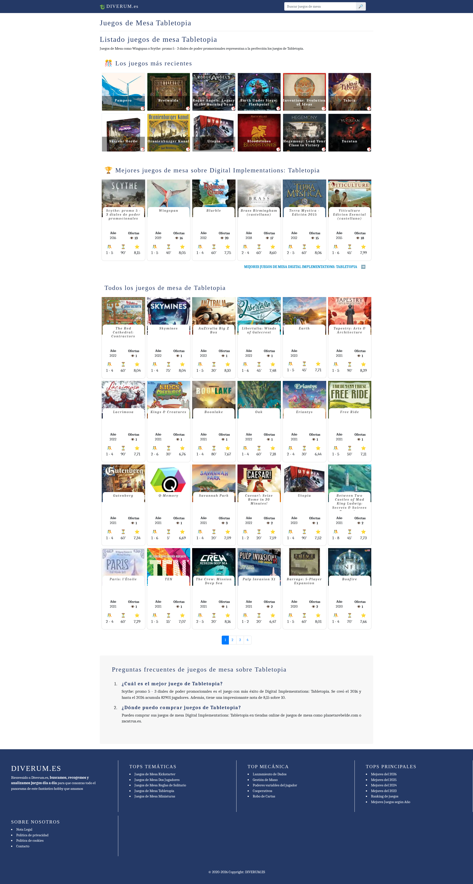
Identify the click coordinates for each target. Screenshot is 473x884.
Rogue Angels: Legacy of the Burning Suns (214, 102)
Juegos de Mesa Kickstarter (155, 774)
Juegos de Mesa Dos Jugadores (157, 780)
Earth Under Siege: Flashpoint (259, 102)
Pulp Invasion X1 (259, 579)
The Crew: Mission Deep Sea (214, 581)
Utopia (213, 141)
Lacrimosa (123, 412)
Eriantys (304, 412)
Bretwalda (168, 100)
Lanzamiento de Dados (270, 774)
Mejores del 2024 (384, 785)
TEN (168, 579)
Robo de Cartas (264, 796)
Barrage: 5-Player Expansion (304, 581)
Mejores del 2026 (384, 774)
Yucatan (349, 141)
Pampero (123, 100)
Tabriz (349, 100)
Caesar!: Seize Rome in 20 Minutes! (259, 499)
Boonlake (213, 412)
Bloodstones (259, 141)
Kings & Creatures (168, 412)
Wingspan (168, 210)
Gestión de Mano (265, 780)
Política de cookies (30, 840)
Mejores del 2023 (384, 791)
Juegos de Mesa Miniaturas (155, 796)
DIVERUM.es (121, 6)
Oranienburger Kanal (168, 141)
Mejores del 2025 (384, 780)
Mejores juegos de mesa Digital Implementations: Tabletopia (300, 267)
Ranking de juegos (384, 796)
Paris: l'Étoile (123, 579)
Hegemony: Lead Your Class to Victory (304, 143)
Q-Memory (169, 495)
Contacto (22, 846)
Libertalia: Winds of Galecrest (259, 330)
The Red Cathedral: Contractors (123, 332)
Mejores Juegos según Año (390, 802)
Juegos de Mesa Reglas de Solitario (160, 785)
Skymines (168, 328)
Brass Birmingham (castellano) (259, 212)
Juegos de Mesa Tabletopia (154, 791)
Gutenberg (123, 495)
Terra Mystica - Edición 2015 (304, 212)
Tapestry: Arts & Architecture (350, 330)
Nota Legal (24, 829)
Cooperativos (262, 791)
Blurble (213, 210)
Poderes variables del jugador (275, 785)
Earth (304, 328)
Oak (259, 412)
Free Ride (349, 412)
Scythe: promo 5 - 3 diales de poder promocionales (123, 214)
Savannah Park (214, 495)
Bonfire (349, 579)
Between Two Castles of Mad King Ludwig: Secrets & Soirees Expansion (349, 502)
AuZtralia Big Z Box (214, 330)
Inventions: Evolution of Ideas (304, 102)
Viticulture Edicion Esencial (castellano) (349, 214)
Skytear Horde (123, 141)
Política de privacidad (32, 835)
